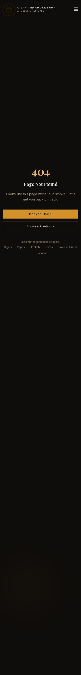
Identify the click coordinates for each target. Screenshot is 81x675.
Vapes (21, 247)
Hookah (35, 247)
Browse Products (40, 226)
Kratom (49, 247)
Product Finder (68, 247)
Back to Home (40, 214)
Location (42, 253)
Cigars (8, 247)
